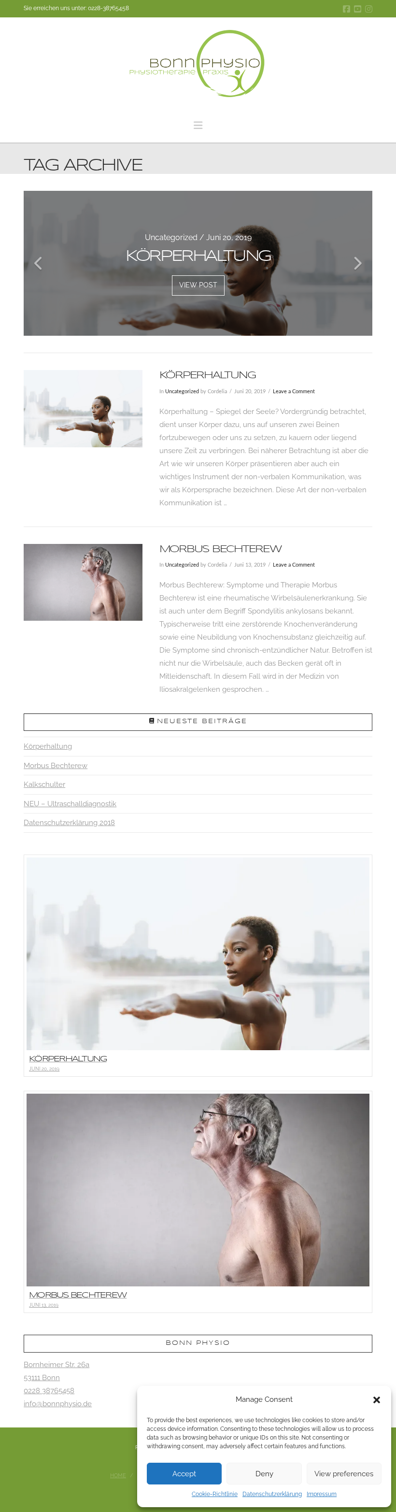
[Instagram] (368, 9)
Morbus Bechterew (220, 549)
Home (118, 1475)
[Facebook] (346, 9)
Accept (184, 1473)
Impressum (322, 1494)
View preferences (343, 1473)
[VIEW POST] (83, 408)
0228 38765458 (49, 1390)
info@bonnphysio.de (58, 1403)
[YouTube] (357, 9)
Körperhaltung (207, 375)
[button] (377, 1400)
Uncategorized (182, 391)
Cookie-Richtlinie (215, 1494)
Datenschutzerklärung (272, 1494)
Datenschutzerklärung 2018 (69, 822)
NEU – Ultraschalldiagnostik (70, 803)
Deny (264, 1473)
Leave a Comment (294, 391)
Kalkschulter (44, 784)
